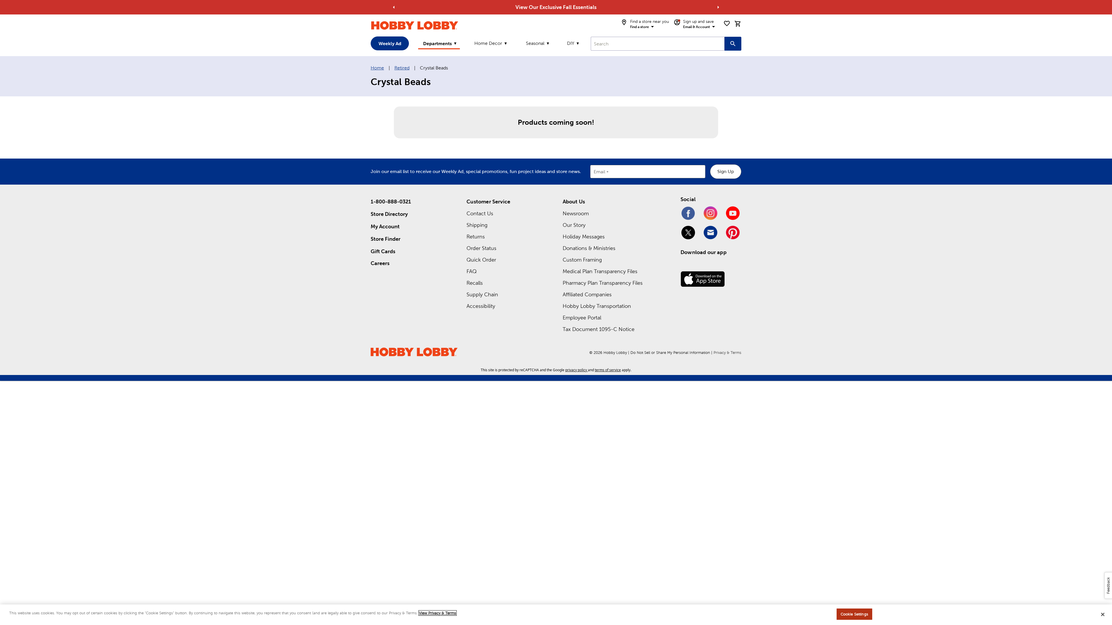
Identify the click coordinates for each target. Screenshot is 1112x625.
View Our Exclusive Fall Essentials (556, 7)
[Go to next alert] (718, 7)
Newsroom (576, 213)
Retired (401, 67)
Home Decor (488, 43)
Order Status (481, 248)
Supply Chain (482, 294)
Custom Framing (582, 260)
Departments (437, 43)
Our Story (574, 225)
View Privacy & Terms (437, 613)
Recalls (475, 283)
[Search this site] (733, 44)
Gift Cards (383, 251)
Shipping (477, 225)
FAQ (472, 271)
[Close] (1102, 614)
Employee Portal (582, 318)
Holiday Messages (584, 237)
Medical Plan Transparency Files (600, 271)
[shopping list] (727, 23)
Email (599, 172)
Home (377, 67)
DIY (570, 43)
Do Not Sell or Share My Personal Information (670, 352)
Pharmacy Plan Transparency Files (603, 283)
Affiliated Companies (587, 294)
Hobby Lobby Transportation (597, 306)
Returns (476, 237)
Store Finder (385, 239)
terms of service (608, 369)
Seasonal (535, 43)
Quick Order (481, 260)
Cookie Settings (854, 614)
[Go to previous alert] (394, 7)
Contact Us (480, 213)
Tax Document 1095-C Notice (598, 329)
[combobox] (658, 44)
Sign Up (725, 171)
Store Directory (389, 214)
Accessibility (481, 306)
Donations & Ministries (589, 248)
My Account (385, 226)
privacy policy (576, 369)
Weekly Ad (389, 43)
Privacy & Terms (727, 352)
